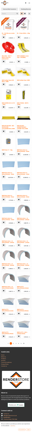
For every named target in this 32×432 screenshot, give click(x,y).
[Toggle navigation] (29, 3)
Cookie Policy (12, 425)
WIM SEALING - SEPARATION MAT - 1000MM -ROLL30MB (22, 127)
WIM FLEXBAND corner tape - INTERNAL (23, 56)
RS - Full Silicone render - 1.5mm (8, 33)
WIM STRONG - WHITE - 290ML (23, 103)
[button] (4, 37)
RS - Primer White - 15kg (23, 33)
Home (2, 355)
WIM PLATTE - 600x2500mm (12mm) (7, 310)
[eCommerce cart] (25, 2)
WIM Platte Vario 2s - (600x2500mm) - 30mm (8, 173)
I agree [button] (28, 429)
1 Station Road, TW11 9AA (10, 419)
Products (3, 358)
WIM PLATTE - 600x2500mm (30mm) (7, 332)
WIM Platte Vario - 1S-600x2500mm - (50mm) (23, 218)
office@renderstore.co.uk (10, 415)
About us (3, 357)
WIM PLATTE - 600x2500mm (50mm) (23, 310)
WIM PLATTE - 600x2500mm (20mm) (23, 287)
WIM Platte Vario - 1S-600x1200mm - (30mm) (23, 264)
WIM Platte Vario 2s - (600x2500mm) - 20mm (23, 173)
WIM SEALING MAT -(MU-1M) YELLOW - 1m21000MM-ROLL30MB (8, 127)
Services (3, 360)
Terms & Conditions (6, 362)
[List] (24, 13)
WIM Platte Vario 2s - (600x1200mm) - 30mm (23, 196)
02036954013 (6, 417)
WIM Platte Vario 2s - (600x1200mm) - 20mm (8, 218)
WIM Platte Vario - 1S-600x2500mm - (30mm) (8, 241)
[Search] (17, 13)
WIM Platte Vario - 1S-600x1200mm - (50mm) (8, 264)
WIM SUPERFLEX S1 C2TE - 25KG (8, 103)
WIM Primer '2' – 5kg (7, 150)
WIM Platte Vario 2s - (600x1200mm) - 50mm (8, 196)
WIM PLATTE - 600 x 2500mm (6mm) (22, 332)
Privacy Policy (4, 364)
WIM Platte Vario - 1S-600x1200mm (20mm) (7, 287)
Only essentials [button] (22, 429)
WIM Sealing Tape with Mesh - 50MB (8, 80)
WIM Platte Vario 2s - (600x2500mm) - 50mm (23, 150)
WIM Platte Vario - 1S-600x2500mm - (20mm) (23, 241)
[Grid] (21, 13)
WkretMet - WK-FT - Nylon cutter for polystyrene (7, 57)
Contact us (4, 366)
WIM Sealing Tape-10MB (23, 80)
